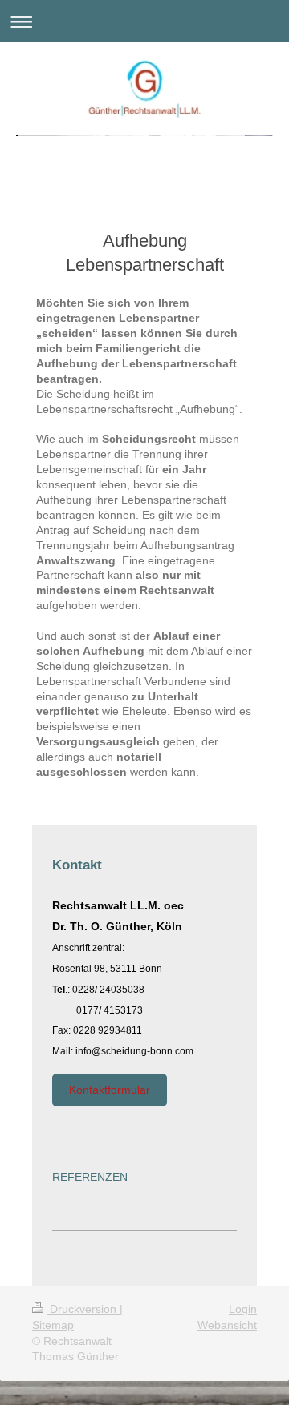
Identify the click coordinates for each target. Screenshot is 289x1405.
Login (243, 1309)
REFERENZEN (90, 1176)
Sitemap (53, 1325)
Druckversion (83, 1309)
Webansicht (227, 1325)
